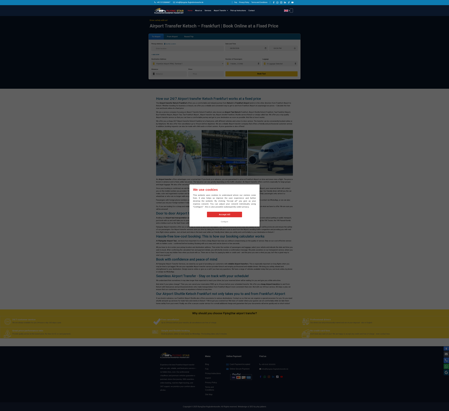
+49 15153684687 (163, 2)
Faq (235, 2)
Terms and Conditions (259, 2)
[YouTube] (292, 2)
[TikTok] (289, 2)
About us (198, 10)
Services (208, 10)
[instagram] (281, 2)
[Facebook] (274, 2)
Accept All (224, 214)
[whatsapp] (277, 2)
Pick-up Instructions (238, 10)
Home (190, 10)
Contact (251, 10)
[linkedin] (285, 2)
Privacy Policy (244, 2)
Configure (224, 221)
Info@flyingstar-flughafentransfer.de (189, 2)
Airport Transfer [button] (220, 10)
